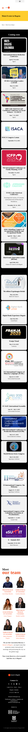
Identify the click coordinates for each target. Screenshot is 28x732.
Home (3, 24)
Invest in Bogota (8, 645)
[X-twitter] (9, 684)
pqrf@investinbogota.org (14, 702)
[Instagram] (19, 684)
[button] (19, 1)
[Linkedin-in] (14, 684)
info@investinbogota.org (14, 696)
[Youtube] (17, 684)
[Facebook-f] (11, 684)
